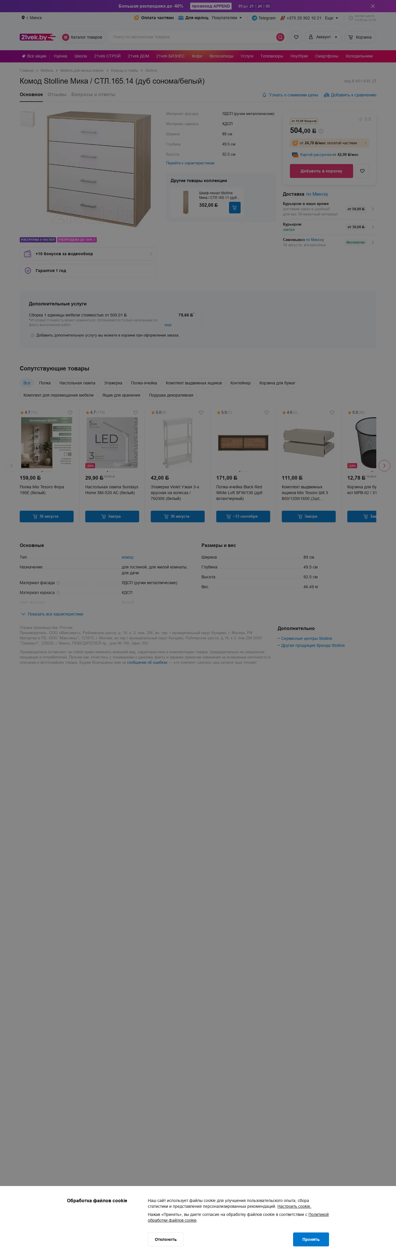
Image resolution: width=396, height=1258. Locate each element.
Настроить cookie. (294, 1206)
